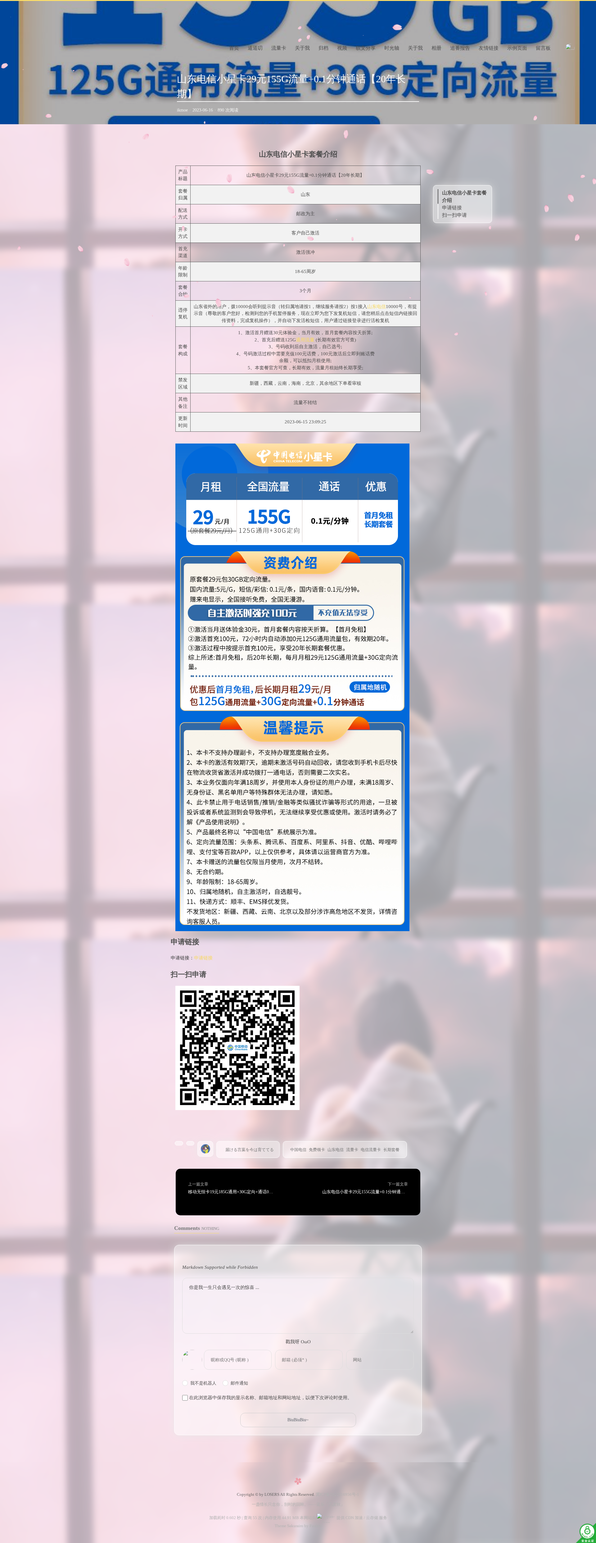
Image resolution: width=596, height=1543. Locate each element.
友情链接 (489, 48)
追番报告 (460, 48)
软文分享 (366, 48)
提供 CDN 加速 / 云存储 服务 (361, 1517)
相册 (436, 48)
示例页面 (517, 48)
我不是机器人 (203, 1383)
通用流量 (305, 339)
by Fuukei (312, 1525)
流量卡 (278, 48)
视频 (342, 48)
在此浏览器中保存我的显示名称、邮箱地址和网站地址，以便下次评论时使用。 (270, 1397)
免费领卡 (317, 1149)
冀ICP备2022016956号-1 (337, 1494)
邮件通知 (239, 1383)
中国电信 (298, 1149)
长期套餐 (391, 1149)
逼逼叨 (255, 48)
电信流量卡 (371, 1149)
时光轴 (391, 48)
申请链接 (203, 957)
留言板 (543, 48)
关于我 (302, 48)
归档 (323, 48)
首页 (234, 48)
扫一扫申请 (454, 215)
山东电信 (376, 306)
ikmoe (182, 110)
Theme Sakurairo (289, 1525)
